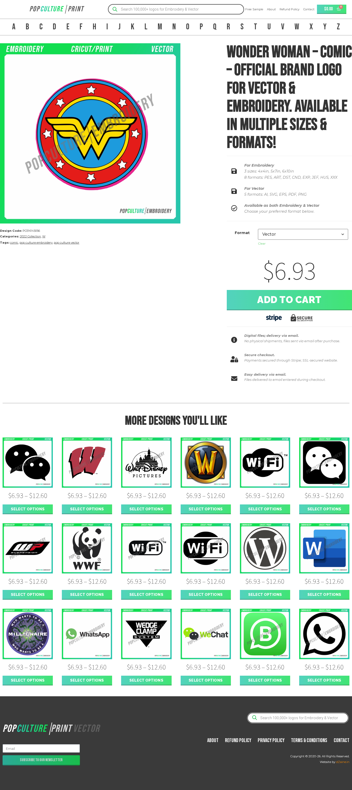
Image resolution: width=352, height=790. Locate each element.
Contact (308, 9)
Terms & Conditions (309, 740)
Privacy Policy (271, 740)
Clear (262, 243)
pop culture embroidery (36, 242)
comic (14, 242)
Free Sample (254, 9)
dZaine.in (342, 762)
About (271, 9)
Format (242, 233)
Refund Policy (289, 9)
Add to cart (289, 299)
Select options (28, 509)
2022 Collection (30, 236)
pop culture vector (66, 242)
